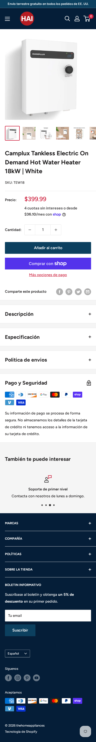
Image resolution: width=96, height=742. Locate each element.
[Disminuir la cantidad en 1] (30, 230)
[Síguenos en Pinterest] (27, 677)
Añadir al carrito (48, 247)
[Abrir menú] (7, 19)
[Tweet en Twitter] (78, 291)
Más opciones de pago (48, 275)
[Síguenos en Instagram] (17, 677)
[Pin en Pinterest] (68, 291)
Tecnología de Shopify (21, 731)
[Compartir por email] (87, 291)
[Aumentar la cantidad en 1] (56, 230)
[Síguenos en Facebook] (8, 677)
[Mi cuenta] (77, 18)
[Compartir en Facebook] (59, 291)
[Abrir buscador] (67, 18)
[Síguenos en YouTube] (36, 677)
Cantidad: (13, 230)
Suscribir (20, 630)
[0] (87, 19)
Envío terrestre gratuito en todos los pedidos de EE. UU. (48, 4)
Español (13, 653)
